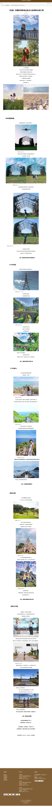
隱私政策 (5, 778)
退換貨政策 (5, 776)
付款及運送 (5, 777)
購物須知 (5, 774)
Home (3, 5)
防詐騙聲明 (5, 779)
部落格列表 (7, 5)
